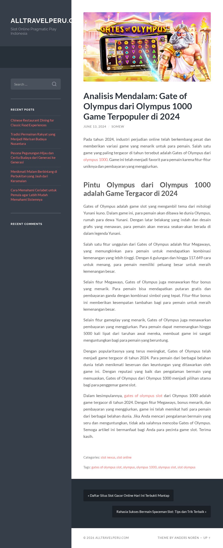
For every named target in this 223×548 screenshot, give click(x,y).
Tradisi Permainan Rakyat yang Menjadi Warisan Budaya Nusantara (33, 139)
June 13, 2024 (94, 126)
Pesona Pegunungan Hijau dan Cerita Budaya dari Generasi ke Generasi (33, 157)
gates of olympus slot (143, 395)
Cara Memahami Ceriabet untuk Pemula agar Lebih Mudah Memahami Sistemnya (34, 194)
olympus (129, 467)
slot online (124, 457)
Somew (118, 126)
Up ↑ (207, 537)
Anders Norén (186, 537)
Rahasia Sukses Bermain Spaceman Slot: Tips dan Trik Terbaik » (161, 512)
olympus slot (167, 467)
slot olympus (186, 467)
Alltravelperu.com (48, 20)
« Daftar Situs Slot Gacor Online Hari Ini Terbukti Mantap (128, 495)
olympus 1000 (95, 159)
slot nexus (108, 457)
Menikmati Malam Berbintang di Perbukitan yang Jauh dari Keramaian (34, 176)
